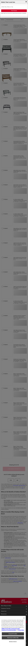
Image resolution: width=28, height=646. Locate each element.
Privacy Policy (21, 630)
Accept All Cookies (13, 633)
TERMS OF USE (4, 628)
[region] (13, 631)
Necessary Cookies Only (12, 637)
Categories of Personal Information (8, 630)
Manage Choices (13, 641)
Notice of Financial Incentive (14, 628)
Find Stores (14, 10)
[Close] (24, 618)
